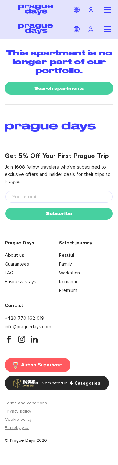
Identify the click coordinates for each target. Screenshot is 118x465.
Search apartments (59, 88)
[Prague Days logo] (35, 10)
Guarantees (17, 264)
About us (14, 255)
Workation (69, 272)
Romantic (68, 281)
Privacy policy (18, 411)
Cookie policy (18, 419)
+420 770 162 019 (24, 318)
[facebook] (9, 339)
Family (65, 264)
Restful (66, 255)
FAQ (9, 272)
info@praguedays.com (28, 326)
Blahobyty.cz (17, 428)
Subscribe (59, 213)
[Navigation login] (91, 10)
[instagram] (21, 339)
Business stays (20, 281)
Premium (68, 290)
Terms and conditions (26, 403)
